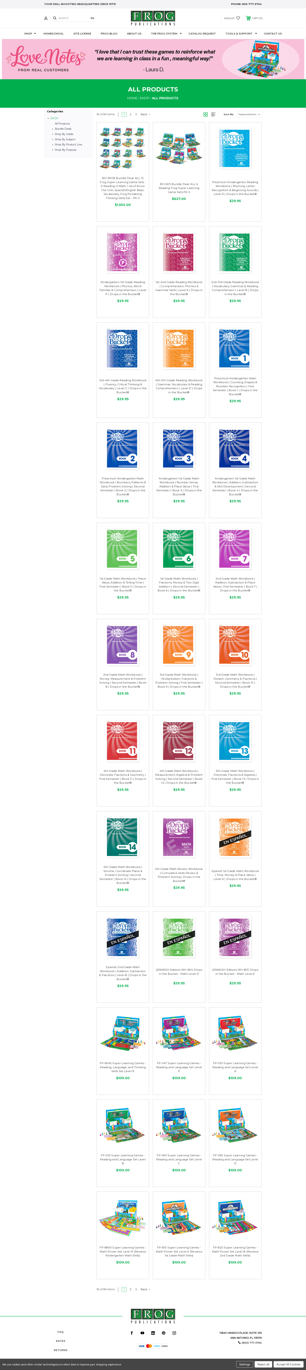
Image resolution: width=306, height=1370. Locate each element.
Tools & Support (239, 33)
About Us (134, 33)
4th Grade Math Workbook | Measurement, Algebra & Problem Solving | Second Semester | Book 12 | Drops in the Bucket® (179, 777)
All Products (62, 123)
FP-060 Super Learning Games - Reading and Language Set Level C (179, 1159)
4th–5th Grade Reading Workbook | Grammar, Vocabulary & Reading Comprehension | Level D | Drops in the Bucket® (179, 386)
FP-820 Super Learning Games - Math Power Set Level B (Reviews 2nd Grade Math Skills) (235, 1251)
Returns (60, 1350)
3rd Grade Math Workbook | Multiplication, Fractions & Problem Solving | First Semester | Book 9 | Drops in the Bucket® (179, 680)
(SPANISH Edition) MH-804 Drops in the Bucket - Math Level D (179, 971)
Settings (244, 1364)
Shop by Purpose (65, 149)
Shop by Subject (65, 139)
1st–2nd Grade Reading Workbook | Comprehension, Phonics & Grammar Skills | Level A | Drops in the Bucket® (179, 288)
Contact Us (273, 33)
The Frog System (164, 33)
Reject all (263, 1364)
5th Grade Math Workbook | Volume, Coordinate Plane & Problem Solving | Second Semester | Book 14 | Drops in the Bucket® (123, 875)
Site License (82, 33)
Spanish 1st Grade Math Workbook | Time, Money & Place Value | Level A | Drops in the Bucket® (235, 875)
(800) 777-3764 (252, 1342)
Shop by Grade (64, 134)
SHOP (28, 33)
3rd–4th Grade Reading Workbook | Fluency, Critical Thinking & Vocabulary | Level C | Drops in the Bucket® (123, 386)
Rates (60, 1341)
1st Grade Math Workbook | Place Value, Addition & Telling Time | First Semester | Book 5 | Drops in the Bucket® (123, 584)
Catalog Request (202, 33)
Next (144, 114)
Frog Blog (109, 33)
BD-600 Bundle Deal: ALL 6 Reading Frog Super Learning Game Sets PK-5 (179, 188)
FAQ (61, 1332)
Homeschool (54, 33)
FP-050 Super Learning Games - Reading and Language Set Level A (235, 1067)
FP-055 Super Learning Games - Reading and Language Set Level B (123, 1159)
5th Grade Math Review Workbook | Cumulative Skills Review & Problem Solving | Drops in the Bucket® (179, 875)
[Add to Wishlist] (123, 170)
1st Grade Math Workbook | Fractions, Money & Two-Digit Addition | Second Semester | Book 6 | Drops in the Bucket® (179, 584)
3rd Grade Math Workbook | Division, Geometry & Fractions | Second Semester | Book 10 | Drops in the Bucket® (235, 680)
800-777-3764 (252, 4)
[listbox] (249, 114)
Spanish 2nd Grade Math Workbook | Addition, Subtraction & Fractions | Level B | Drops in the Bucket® (123, 973)
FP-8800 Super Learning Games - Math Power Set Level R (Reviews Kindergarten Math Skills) (123, 1251)
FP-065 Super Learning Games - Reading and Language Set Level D (235, 1159)
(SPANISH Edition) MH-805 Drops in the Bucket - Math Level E (235, 971)
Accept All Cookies (288, 1364)
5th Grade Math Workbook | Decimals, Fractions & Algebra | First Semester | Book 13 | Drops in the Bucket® (235, 777)
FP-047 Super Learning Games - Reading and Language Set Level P (179, 1067)
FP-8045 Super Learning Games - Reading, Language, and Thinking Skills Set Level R (123, 1067)
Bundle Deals (63, 128)
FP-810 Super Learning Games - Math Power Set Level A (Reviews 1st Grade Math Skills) (179, 1251)
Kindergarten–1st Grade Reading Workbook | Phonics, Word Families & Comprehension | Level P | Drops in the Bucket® (122, 288)
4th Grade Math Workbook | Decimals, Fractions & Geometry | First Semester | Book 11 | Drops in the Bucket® (122, 777)
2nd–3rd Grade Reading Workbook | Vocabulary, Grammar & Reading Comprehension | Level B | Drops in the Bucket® (235, 288)
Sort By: (229, 114)
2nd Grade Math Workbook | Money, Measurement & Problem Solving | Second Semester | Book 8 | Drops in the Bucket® (122, 680)
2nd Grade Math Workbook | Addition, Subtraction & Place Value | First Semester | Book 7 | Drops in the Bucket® (235, 584)
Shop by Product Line (68, 144)
